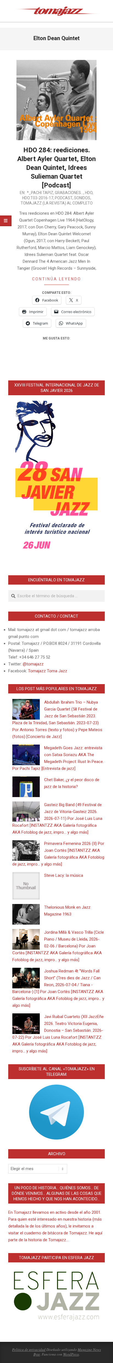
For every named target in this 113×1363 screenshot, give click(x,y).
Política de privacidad (29, 1349)
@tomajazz (33, 664)
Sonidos (82, 198)
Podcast (63, 198)
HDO (88, 192)
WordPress (71, 1354)
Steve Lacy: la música (63, 875)
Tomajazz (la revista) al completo (57, 203)
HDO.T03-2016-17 (37, 198)
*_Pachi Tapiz (40, 192)
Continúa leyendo (56, 279)
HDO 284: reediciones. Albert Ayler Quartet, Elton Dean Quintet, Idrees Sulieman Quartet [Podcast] (56, 167)
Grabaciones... (69, 192)
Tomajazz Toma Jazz (47, 670)
